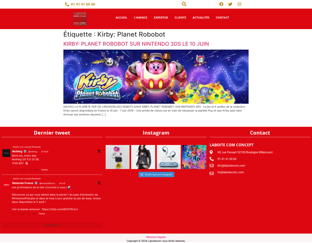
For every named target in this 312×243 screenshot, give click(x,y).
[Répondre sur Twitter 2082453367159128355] (14, 213)
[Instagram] (239, 4)
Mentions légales (156, 237)
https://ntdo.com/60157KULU (60, 209)
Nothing (17, 151)
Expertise (161, 17)
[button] (184, 4)
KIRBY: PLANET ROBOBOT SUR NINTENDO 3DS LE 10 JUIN (136, 44)
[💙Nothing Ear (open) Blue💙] (169, 157)
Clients (180, 17)
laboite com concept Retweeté (27, 147)
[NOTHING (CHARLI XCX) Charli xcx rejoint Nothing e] (143, 157)
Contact (222, 17)
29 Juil (62, 183)
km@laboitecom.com (231, 165)
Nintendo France (22, 183)
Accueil (121, 17)
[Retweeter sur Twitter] (10, 146)
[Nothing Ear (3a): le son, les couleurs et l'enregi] (118, 157)
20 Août (44, 151)
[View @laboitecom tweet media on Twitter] (27, 163)
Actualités (201, 17)
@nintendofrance (47, 183)
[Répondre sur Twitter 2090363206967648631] (14, 170)
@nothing (32, 151)
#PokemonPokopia (23, 198)
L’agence (140, 17)
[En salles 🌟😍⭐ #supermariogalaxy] (194, 157)
